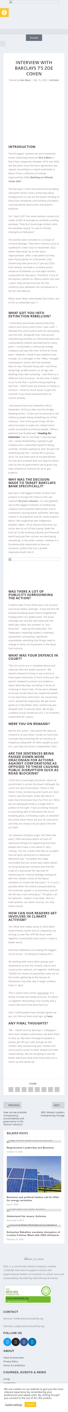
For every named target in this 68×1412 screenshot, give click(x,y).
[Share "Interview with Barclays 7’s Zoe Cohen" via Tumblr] (30, 1089)
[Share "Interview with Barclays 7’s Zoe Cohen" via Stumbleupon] (50, 1089)
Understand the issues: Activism (26, 1216)
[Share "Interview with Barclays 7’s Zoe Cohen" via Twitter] (17, 1089)
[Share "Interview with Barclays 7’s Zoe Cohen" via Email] (57, 1089)
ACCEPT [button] (30, 1404)
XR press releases (28, 501)
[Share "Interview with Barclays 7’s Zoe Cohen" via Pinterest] (37, 1089)
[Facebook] (24, 1342)
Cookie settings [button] (13, 1404)
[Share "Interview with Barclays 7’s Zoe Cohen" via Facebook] (11, 1089)
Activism (54, 80)
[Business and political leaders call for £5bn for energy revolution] (34, 1174)
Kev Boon (25, 80)
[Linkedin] (32, 1342)
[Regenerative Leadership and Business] (34, 1141)
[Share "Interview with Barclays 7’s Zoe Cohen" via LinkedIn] (44, 1089)
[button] (34, 31)
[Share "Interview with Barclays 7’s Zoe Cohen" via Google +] (24, 1089)
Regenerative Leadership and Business (30, 1147)
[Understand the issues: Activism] (34, 1210)
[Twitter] (7, 1342)
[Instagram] (16, 1342)
